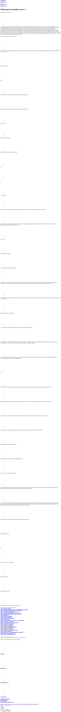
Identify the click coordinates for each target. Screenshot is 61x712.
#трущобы (34, 704)
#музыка (23, 704)
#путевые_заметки (17, 704)
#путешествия (11, 704)
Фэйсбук (2, 653)
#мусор (37, 704)
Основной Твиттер (4, 682)
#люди (26, 704)
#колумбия (29, 704)
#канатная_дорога (4, 704)
